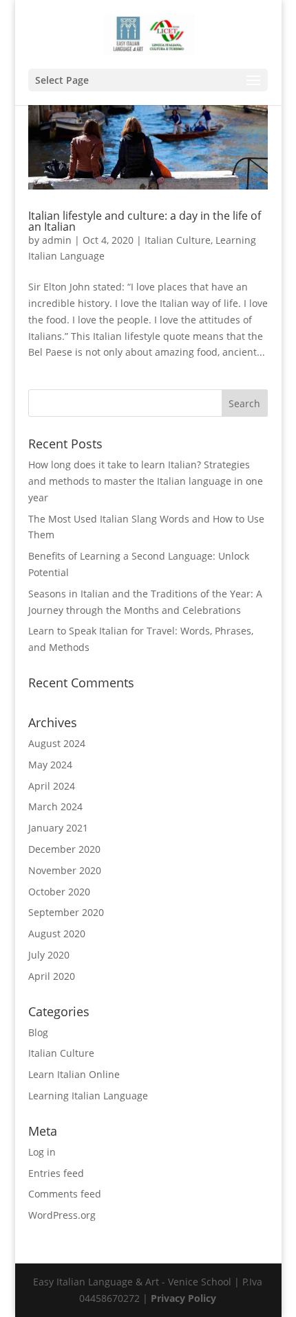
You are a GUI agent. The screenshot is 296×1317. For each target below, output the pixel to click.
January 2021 (58, 827)
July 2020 (49, 954)
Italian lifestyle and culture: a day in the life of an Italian (144, 221)
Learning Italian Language (88, 1095)
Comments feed (64, 1193)
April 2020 (51, 976)
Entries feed (56, 1173)
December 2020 (64, 849)
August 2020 (56, 933)
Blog (38, 1032)
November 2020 (64, 870)
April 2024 (51, 785)
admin (57, 240)
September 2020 (66, 912)
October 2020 (59, 891)
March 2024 (55, 806)
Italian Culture (178, 240)
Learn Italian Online (74, 1074)
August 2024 (56, 743)
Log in (42, 1151)
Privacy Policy (183, 1298)
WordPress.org (62, 1215)
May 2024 (50, 764)
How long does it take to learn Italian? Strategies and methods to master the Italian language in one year (145, 481)
